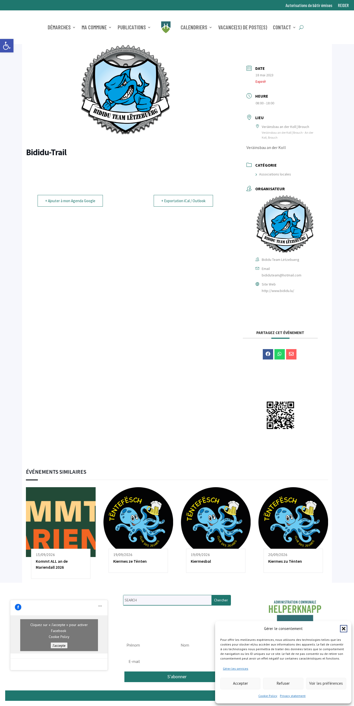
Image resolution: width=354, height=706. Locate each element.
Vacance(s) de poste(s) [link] (242, 27)
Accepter (240, 683)
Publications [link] (132, 27)
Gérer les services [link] (235, 668)
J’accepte (59, 645)
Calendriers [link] (194, 27)
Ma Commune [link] (94, 27)
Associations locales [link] (275, 174)
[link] (6, 45)
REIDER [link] (343, 5)
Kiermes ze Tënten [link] (130, 561)
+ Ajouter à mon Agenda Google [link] (70, 200)
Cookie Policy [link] (267, 696)
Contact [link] (282, 27)
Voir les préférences (326, 683)
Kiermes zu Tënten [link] (285, 561)
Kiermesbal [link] (201, 561)
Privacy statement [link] (293, 696)
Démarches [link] (59, 27)
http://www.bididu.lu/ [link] (278, 290)
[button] (343, 628)
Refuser (283, 683)
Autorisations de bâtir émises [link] (309, 5)
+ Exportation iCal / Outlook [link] (183, 200)
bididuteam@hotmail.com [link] (281, 275)
